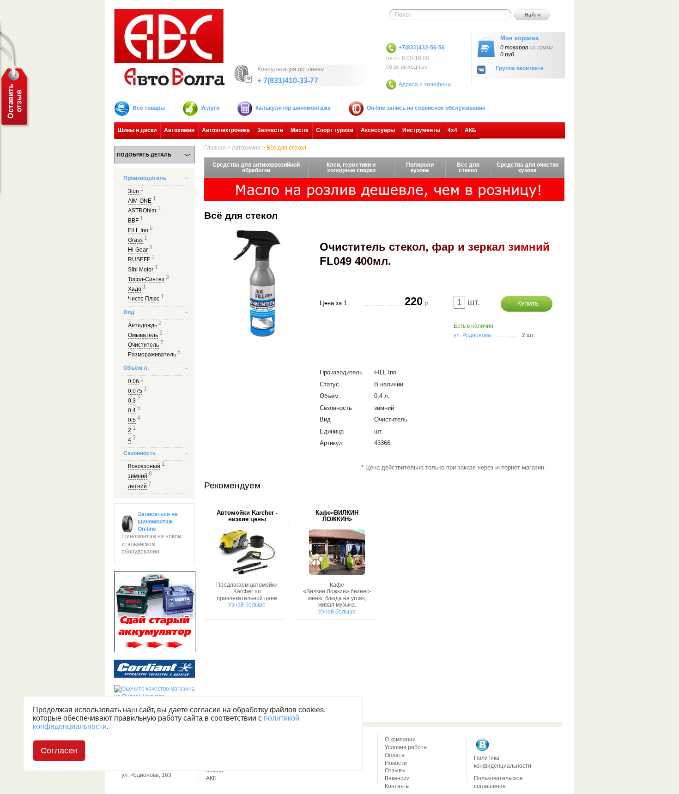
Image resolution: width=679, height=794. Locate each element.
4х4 (452, 130)
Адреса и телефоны (425, 84)
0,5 (132, 420)
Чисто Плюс (143, 298)
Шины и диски (137, 130)
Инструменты (421, 130)
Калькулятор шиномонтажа (293, 108)
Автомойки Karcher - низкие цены (247, 516)
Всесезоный (144, 466)
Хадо (134, 289)
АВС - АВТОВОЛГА (169, 47)
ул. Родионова (472, 335)
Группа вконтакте (520, 69)
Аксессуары (378, 130)
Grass (135, 240)
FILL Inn (138, 230)
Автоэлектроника (226, 130)
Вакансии (397, 778)
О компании (400, 739)
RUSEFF (139, 259)
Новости (396, 763)
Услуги (210, 108)
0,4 (132, 410)
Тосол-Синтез (146, 279)
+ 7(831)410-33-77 (287, 80)
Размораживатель (152, 354)
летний (137, 486)
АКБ (470, 130)
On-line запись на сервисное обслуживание (426, 108)
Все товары (149, 108)
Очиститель (143, 345)
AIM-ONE (140, 201)
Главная (215, 147)
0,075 (135, 391)
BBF (133, 220)
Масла (300, 130)
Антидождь (142, 325)
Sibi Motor (140, 269)
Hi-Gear (138, 250)
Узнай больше (247, 605)
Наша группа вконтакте (482, 744)
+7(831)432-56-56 (422, 47)
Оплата (395, 755)
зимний (137, 476)
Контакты (397, 786)
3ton (133, 191)
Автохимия (179, 130)
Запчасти (270, 130)
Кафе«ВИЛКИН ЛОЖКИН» (336, 516)
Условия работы (406, 747)
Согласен (59, 750)
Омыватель (143, 335)
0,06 (133, 381)
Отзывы (395, 770)
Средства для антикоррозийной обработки (256, 168)
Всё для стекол (286, 147)
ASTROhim (142, 210)
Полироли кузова (420, 168)
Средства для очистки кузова (527, 168)
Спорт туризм (334, 130)
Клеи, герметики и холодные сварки (351, 168)
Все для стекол (468, 168)
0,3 (132, 400)
